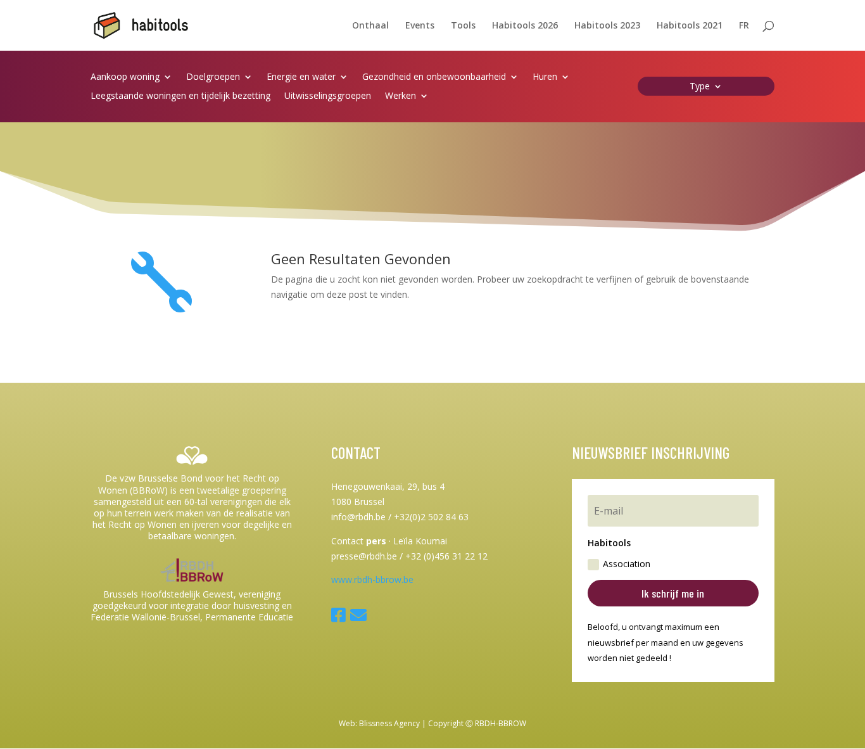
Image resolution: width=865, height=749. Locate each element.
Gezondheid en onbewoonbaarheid (434, 77)
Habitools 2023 (607, 26)
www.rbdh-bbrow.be (372, 579)
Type (700, 87)
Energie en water (301, 77)
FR (744, 26)
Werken (400, 96)
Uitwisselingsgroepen (327, 96)
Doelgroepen (213, 77)
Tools (463, 26)
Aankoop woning (125, 77)
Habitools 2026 (525, 26)
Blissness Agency (389, 723)
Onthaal (370, 26)
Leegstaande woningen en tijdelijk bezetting (180, 96)
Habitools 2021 (690, 26)
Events (419, 26)
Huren (545, 77)
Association (626, 564)
